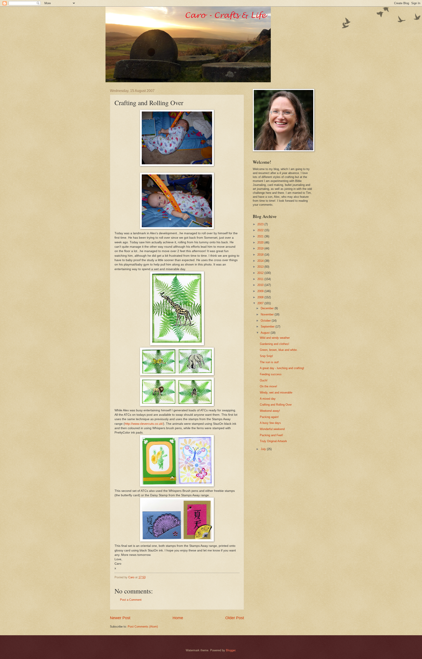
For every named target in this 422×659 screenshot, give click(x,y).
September (268, 326)
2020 (260, 242)
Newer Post (120, 618)
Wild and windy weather (275, 337)
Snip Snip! (266, 356)
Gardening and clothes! (274, 344)
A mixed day (268, 398)
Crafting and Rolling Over (276, 404)
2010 (260, 285)
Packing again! (269, 417)
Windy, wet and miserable (276, 392)
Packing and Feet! (271, 435)
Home (178, 618)
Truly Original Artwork (273, 441)
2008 (260, 297)
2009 (260, 291)
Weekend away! (270, 410)
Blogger (230, 650)
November (268, 314)
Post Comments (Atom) (143, 626)
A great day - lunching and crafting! (282, 368)
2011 (260, 279)
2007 (260, 303)
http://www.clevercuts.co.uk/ (144, 423)
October (266, 320)
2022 (260, 230)
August (266, 332)
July (264, 449)
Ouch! (263, 380)
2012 (260, 273)
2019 (260, 248)
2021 (260, 236)
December (268, 308)
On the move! (268, 386)
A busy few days (270, 423)
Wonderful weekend (272, 429)
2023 (260, 224)
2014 (260, 260)
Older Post (234, 618)
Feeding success (271, 374)
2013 (260, 266)
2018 (260, 254)
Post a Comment (131, 599)
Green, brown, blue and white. (279, 349)
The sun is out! (269, 362)
